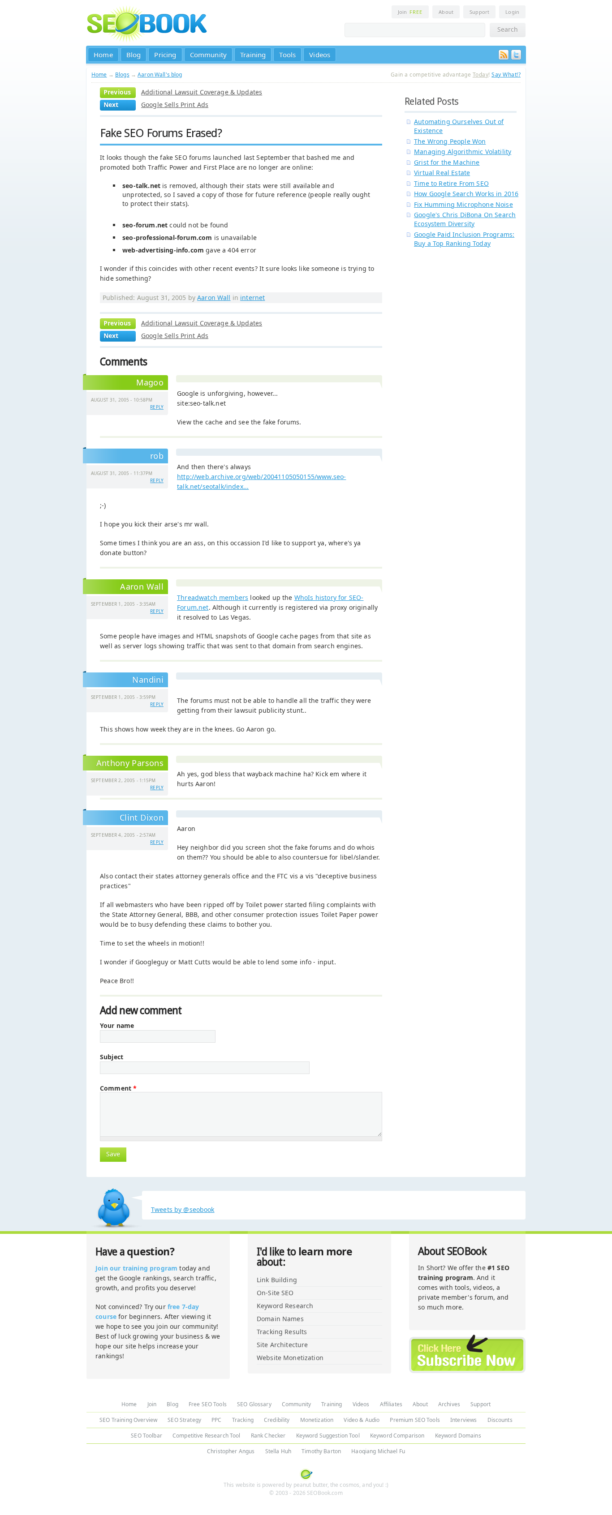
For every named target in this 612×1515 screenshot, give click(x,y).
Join (410, 12)
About (446, 12)
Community (208, 54)
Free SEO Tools (208, 1404)
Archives (449, 1404)
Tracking (243, 1420)
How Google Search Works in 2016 (466, 193)
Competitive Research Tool (206, 1435)
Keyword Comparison (397, 1435)
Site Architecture (282, 1344)
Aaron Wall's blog (160, 74)
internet (252, 297)
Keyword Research (285, 1305)
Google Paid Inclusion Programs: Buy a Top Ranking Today (464, 239)
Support (479, 12)
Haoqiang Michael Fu (378, 1451)
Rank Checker (268, 1435)
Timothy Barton (321, 1451)
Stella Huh (278, 1451)
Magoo (150, 382)
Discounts (500, 1420)
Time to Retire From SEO (451, 183)
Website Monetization (290, 1357)
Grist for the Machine (447, 162)
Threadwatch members (212, 597)
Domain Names (280, 1318)
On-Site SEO (275, 1292)
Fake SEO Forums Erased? (161, 133)
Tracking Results (282, 1331)
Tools (287, 54)
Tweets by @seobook (183, 1209)
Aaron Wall (213, 297)
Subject (111, 1057)
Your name (117, 1025)
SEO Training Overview (128, 1420)
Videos (319, 54)
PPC (216, 1420)
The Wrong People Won (450, 141)
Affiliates (391, 1404)
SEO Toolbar (146, 1435)
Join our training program (136, 1268)
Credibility (277, 1420)
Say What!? (506, 74)
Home (103, 54)
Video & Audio (361, 1420)
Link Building (277, 1279)
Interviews (463, 1420)
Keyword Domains (458, 1435)
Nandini (148, 679)
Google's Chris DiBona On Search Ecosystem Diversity (465, 219)
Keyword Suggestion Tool (328, 1435)
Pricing (165, 54)
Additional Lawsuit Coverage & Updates (201, 92)
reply (157, 407)
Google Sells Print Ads (174, 104)
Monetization (317, 1420)
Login (512, 12)
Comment (118, 1088)
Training (253, 54)
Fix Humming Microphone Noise (463, 204)
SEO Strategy (184, 1420)
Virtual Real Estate (442, 172)
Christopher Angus (230, 1451)
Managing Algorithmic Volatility (462, 151)
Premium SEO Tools (415, 1420)
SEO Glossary (254, 1404)
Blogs (122, 74)
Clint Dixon (142, 817)
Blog (133, 54)
